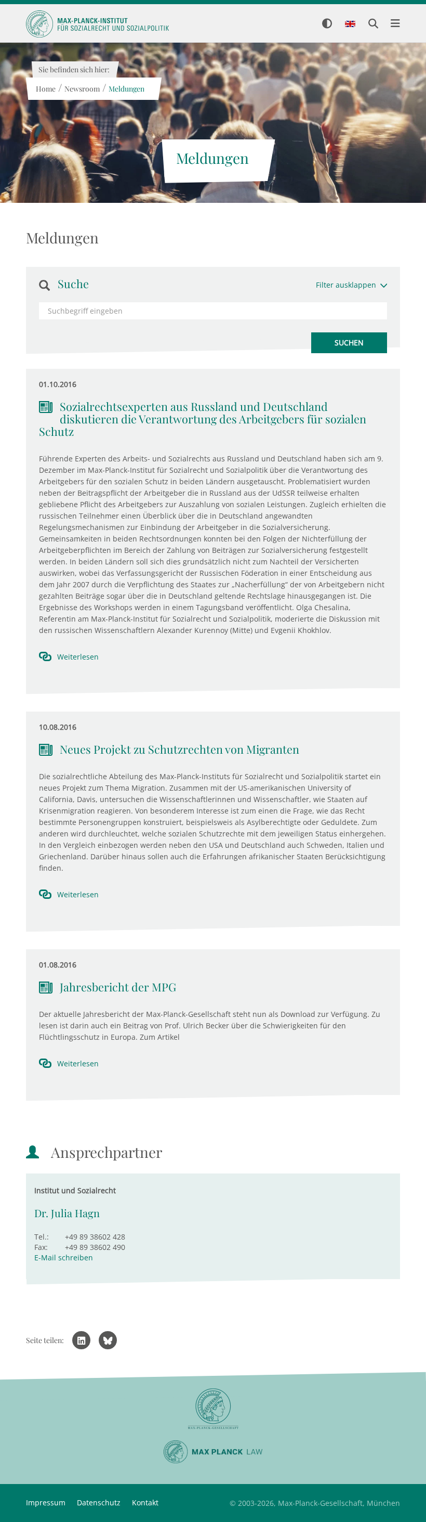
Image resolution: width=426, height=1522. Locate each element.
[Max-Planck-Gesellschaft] (213, 1409)
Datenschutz (99, 1502)
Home (45, 89)
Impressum (45, 1502)
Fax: (41, 1247)
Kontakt (145, 1502)
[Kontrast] (327, 24)
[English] (350, 24)
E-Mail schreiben (63, 1257)
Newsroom (81, 89)
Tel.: (41, 1237)
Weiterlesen (78, 657)
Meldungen (126, 89)
